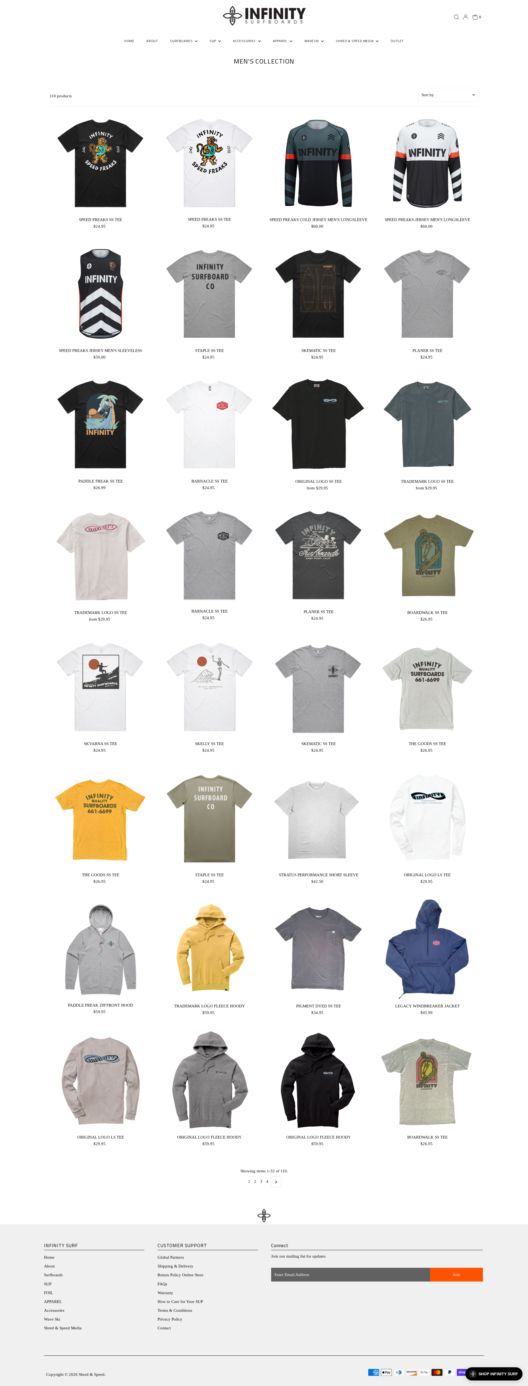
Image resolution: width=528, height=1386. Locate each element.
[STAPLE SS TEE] (209, 294)
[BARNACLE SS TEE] (209, 425)
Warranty (165, 1293)
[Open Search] (456, 17)
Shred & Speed (92, 1374)
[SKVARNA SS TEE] (101, 687)
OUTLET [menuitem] (397, 40)
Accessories (54, 1310)
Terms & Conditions (175, 1310)
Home (49, 1257)
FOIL (48, 1293)
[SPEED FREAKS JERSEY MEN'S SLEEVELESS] (101, 294)
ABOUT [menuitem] (152, 40)
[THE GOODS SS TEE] (427, 687)
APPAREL (53, 1301)
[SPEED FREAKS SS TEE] (101, 163)
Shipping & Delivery (175, 1266)
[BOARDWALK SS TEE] (427, 556)
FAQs (162, 1284)
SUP (47, 1284)
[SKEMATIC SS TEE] (318, 294)
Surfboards (182, 40)
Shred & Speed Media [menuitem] (355, 40)
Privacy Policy (170, 1319)
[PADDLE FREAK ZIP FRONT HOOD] (101, 949)
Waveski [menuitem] (312, 40)
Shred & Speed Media (63, 1328)
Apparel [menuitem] (280, 40)
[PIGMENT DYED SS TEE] (318, 949)
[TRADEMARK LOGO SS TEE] (427, 425)
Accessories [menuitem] (245, 40)
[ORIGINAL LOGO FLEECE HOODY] (209, 1080)
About (49, 1266)
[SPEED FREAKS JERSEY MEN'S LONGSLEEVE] (427, 163)
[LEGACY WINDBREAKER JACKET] (427, 949)
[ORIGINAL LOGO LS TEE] (427, 818)
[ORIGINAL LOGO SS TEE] (318, 425)
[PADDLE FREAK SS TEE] (101, 425)
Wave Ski (52, 1319)
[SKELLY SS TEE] (209, 687)
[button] (493, 1374)
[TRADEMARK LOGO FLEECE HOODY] (209, 949)
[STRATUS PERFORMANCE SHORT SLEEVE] (318, 818)
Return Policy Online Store (181, 1275)
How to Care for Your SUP (180, 1301)
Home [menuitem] (129, 40)
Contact (164, 1328)
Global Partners (171, 1257)
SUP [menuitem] (213, 40)
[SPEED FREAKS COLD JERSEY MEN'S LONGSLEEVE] (318, 163)
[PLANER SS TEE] (427, 294)
